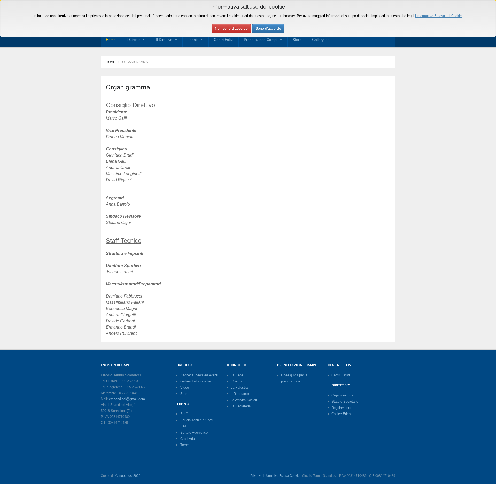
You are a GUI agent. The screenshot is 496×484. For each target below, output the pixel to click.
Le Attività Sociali (244, 400)
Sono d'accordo (268, 28)
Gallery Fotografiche (195, 381)
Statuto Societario (344, 401)
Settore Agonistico (194, 432)
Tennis (193, 39)
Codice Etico (341, 414)
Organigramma (342, 395)
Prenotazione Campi (260, 39)
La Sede (237, 375)
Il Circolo (133, 39)
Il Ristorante (240, 394)
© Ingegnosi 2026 (128, 476)
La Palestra (239, 387)
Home (111, 39)
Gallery (318, 39)
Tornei (184, 445)
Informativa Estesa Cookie (281, 476)
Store (297, 39)
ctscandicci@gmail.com (127, 399)
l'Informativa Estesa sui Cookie (438, 16)
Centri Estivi (223, 39)
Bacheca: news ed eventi (199, 375)
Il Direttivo (164, 39)
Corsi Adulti (188, 439)
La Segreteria (241, 406)
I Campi (236, 381)
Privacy (255, 476)
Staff (184, 414)
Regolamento (341, 408)
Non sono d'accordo (231, 28)
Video (184, 387)
